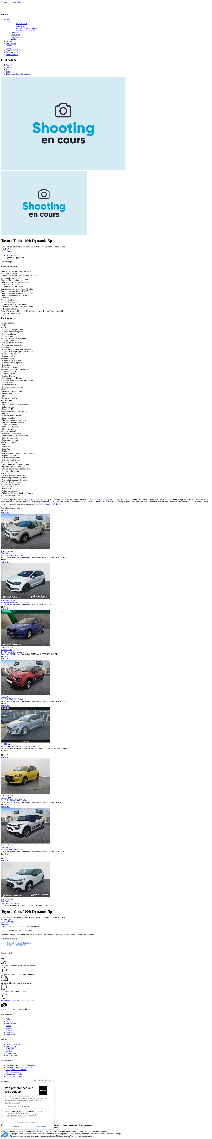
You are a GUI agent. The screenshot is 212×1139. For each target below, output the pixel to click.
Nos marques (11, 1046)
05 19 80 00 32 (7, 251)
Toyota (8, 69)
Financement (11, 1053)
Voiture (13, 21)
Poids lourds (15, 35)
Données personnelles (14, 1074)
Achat (8, 19)
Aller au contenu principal (11, 2)
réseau (8, 48)
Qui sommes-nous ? (13, 1044)
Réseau (9, 1028)
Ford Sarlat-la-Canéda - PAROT (46, 504)
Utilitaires (14, 32)
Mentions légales (12, 1072)
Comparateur (6, 924)
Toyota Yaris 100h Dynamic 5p (18, 74)
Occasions (20, 26)
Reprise (9, 41)
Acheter (9, 67)
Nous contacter (12, 55)
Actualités (10, 1049)
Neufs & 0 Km (21, 24)
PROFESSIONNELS (14, 50)
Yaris (8, 72)
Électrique (10, 1032)
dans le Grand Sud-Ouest (17, 1000)
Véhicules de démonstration (26, 28)
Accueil (9, 65)
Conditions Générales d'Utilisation (19, 1067)
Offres (8, 46)
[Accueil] (10, 9)
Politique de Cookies (14, 1076)
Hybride (102, 499)
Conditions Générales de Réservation (20, 1065)
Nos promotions (17, 37)
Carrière (9, 1051)
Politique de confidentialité (16, 1070)
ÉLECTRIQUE (12, 52)
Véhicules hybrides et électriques (28, 30)
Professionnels (11, 1030)
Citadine (150, 499)
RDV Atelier (11, 44)
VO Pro (14, 39)
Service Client (11, 1055)
